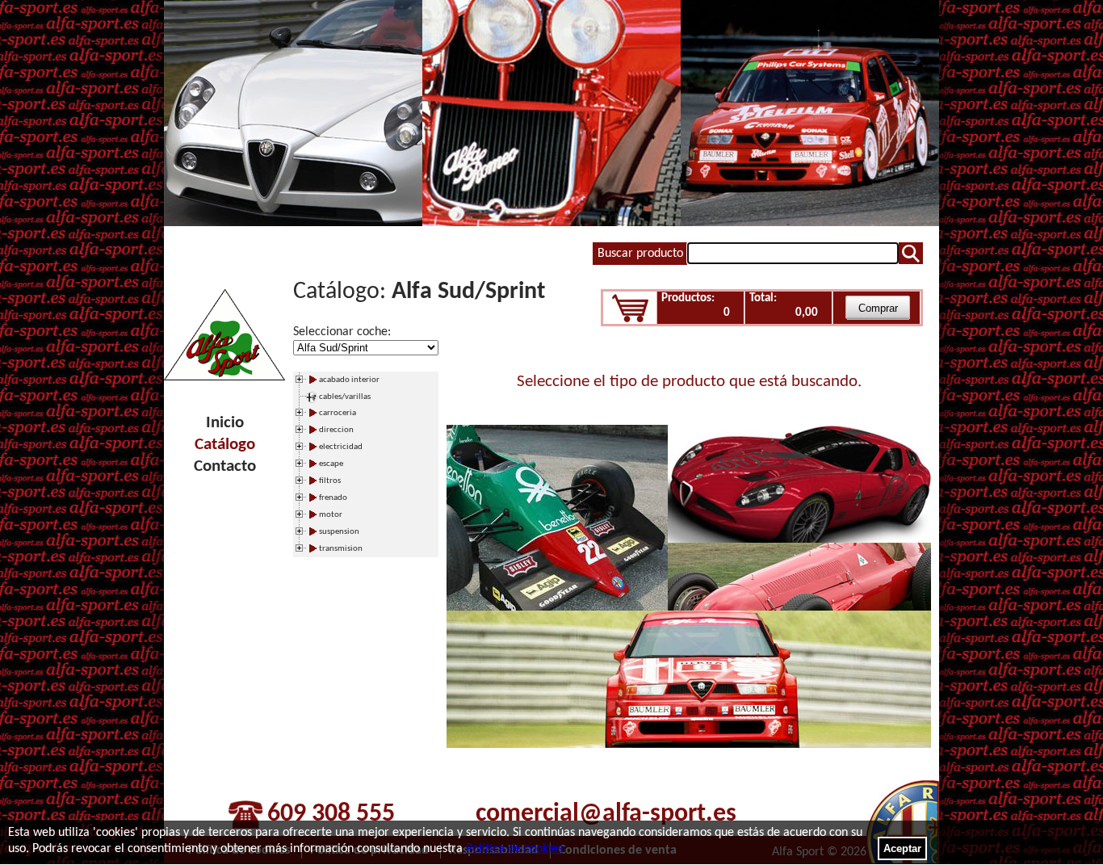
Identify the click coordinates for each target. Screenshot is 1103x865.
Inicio (225, 422)
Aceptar (902, 848)
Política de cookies (514, 848)
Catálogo (225, 444)
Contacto (225, 466)
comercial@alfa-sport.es (606, 814)
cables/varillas (345, 397)
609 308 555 (331, 814)
